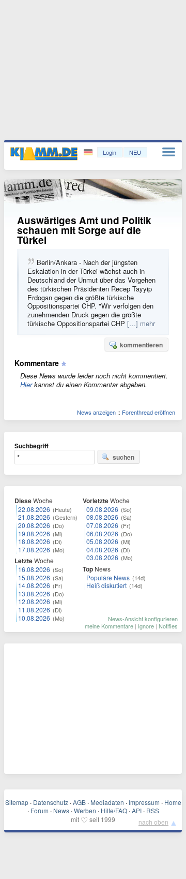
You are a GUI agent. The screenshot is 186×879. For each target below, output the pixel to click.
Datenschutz (50, 802)
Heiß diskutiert (106, 585)
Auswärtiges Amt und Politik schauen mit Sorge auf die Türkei (84, 230)
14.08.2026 (34, 585)
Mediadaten (107, 802)
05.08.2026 (102, 541)
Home (172, 802)
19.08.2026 (34, 533)
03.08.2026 (102, 557)
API (137, 810)
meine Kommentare (109, 626)
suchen (123, 457)
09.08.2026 (102, 509)
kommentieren (141, 344)
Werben (85, 810)
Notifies (168, 626)
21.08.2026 (34, 516)
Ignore (146, 626)
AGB (79, 802)
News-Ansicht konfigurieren (143, 618)
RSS (152, 810)
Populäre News (108, 577)
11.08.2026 (34, 609)
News (61, 810)
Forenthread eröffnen (148, 412)
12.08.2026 (34, 601)
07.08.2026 (102, 525)
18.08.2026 (34, 541)
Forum (39, 810)
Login (109, 152)
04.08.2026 (102, 549)
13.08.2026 (34, 593)
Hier (26, 384)
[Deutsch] (89, 152)
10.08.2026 (34, 617)
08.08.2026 (102, 516)
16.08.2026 (34, 569)
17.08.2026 (34, 549)
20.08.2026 (34, 525)
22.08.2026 (34, 509)
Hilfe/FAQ (114, 810)
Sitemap (16, 802)
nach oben (153, 821)
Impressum (144, 802)
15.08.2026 (34, 577)
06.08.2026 (102, 533)
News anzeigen (96, 412)
